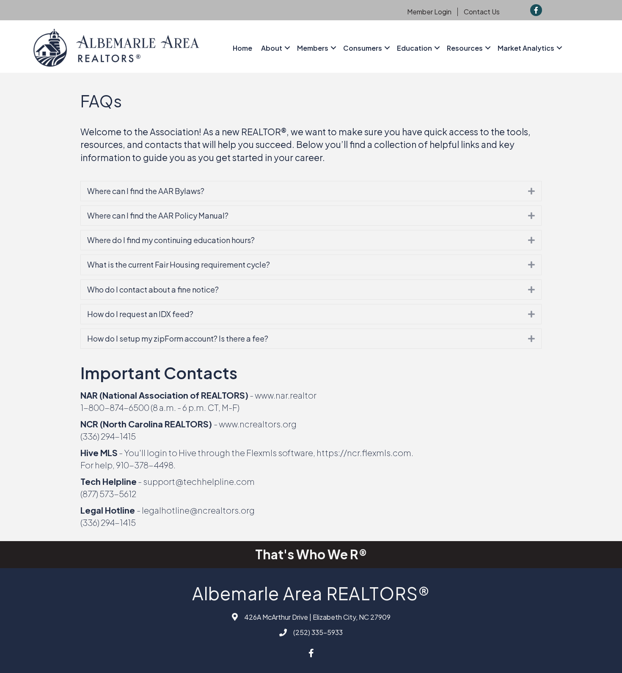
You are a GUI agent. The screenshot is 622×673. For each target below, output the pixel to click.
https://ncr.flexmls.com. (365, 452)
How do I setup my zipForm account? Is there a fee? (177, 338)
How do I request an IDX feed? (140, 314)
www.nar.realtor (286, 395)
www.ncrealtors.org (258, 424)
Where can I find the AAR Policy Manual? (157, 215)
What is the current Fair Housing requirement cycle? (178, 264)
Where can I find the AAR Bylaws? (145, 191)
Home (242, 48)
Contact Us (482, 12)
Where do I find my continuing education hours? (171, 240)
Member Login (429, 12)
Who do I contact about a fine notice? (153, 289)
